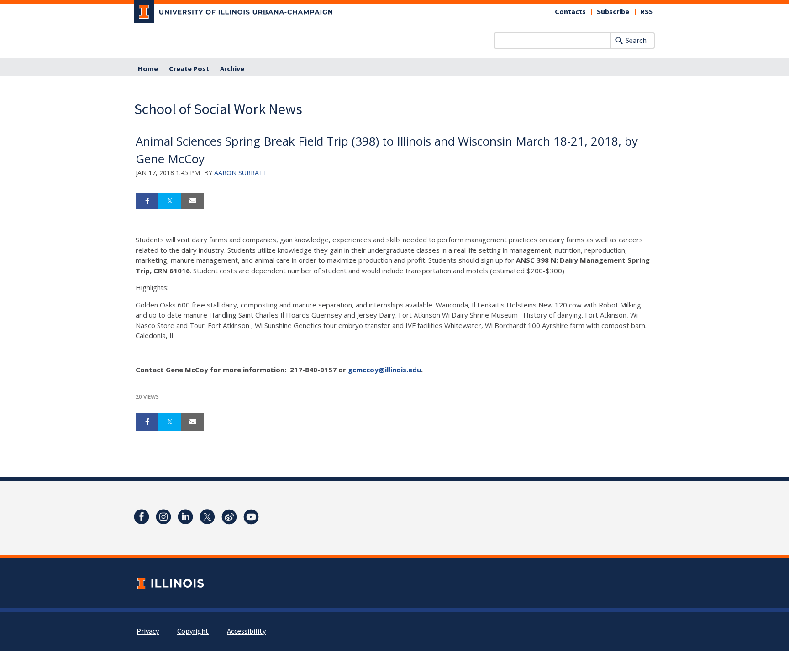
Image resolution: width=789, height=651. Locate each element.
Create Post (189, 69)
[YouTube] (251, 517)
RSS (646, 12)
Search (636, 41)
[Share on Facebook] (147, 201)
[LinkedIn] (185, 517)
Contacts (570, 12)
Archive (232, 69)
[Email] (192, 201)
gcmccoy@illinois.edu (384, 369)
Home (148, 69)
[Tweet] (169, 201)
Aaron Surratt (240, 172)
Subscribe (613, 12)
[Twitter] (207, 517)
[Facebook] (142, 517)
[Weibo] (229, 517)
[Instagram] (163, 517)
